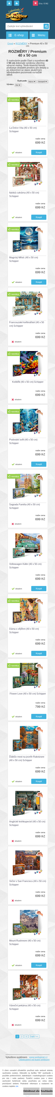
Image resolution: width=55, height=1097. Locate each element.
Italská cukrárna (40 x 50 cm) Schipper (24, 194)
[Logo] (26, 14)
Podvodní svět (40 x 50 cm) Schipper (23, 441)
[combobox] (32, 81)
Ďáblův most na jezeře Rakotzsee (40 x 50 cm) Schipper (26, 758)
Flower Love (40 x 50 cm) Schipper (28, 693)
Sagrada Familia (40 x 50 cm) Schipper (24, 506)
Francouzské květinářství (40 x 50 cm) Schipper (26, 324)
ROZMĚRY (21, 43)
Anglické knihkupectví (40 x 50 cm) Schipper (27, 823)
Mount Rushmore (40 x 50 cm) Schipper (24, 942)
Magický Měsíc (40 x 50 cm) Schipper (23, 259)
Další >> (34, 1036)
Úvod (10, 43)
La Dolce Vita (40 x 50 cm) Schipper (23, 130)
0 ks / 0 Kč (43, 3)
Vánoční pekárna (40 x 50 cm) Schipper (24, 1007)
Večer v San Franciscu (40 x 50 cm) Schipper (27, 883)
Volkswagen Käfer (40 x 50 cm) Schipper (25, 566)
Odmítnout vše (31, 1091)
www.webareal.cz (38, 1057)
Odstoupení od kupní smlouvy (34, 1059)
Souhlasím (47, 1091)
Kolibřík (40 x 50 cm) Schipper (27, 382)
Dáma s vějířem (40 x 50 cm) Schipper (24, 631)
